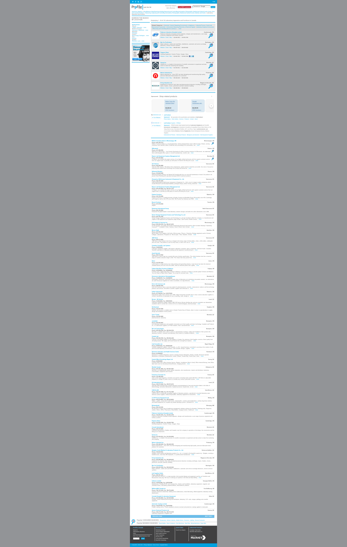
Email (167, 37)
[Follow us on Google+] (141, 2)
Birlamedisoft (155, 405)
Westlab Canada (156, 367)
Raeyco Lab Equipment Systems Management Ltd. (166, 187)
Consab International (157, 427)
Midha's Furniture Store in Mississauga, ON (164, 140)
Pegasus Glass (164, 52)
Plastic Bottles (162, 523)
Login (213, 1)
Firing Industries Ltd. (166, 82)
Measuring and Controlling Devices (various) (164, 28)
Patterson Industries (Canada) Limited (171, 32)
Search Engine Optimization (163, 531)
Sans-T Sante (155, 314)
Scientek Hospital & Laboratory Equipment (164, 496)
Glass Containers (171, 523)
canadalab (155, 321)
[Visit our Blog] (138, 2)
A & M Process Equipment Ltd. (160, 397)
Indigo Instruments (157, 291)
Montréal (134, 41)
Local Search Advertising (162, 538)
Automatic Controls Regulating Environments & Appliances (179, 25)
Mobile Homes (179, 520)
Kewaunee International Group (160, 208)
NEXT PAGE (208, 516)
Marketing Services (160, 530)
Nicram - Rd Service (157, 299)
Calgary (134, 27)
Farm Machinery (180, 523)
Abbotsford (141, 30)
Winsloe (134, 38)
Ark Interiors (155, 164)
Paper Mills (203, 523)
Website (162, 37)
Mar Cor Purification (166, 42)
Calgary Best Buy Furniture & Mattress (162, 268)
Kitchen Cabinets (171, 520)
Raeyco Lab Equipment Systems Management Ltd (166, 156)
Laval (138, 41)
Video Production (160, 535)
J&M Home (155, 238)
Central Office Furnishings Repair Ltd (162, 359)
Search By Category (170, 5)
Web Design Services (161, 533)
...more (144, 27)
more (198, 145)
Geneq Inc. (163, 62)
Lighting (192, 520)
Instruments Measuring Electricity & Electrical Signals (181, 27)
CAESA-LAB (155, 390)
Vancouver (135, 30)
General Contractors (200, 520)
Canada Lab (155, 336)
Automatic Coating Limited (159, 504)
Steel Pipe (187, 523)
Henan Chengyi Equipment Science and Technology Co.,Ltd (168, 215)
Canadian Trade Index (195, 530)
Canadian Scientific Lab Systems (161, 245)
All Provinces (136, 24)
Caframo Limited (156, 481)
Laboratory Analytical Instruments (205, 27)
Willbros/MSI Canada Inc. (159, 488)
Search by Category (137, 11)
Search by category (180, 530)
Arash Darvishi (156, 253)
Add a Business (170, 8)
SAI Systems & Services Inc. (160, 222)
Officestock (155, 148)
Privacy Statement (148, 544)
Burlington (142, 35)
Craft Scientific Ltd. (157, 344)
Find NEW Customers (184, 7)
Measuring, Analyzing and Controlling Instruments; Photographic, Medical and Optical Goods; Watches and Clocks (175, 13)
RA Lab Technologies (158, 328)
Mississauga (135, 35)
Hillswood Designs (157, 171)
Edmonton (139, 27)
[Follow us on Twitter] (133, 2)
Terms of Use (156, 544)
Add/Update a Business (139, 531)
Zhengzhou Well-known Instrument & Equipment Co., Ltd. (168, 179)
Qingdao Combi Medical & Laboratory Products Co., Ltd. (168, 450)
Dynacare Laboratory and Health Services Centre (165, 351)
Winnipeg (134, 33)
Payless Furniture (157, 194)
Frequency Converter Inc (159, 374)
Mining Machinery (195, 523)
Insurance (186, 520)
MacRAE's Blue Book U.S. (196, 531)
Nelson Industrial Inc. (166, 72)
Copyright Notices (164, 544)
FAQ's (134, 533)
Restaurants (163, 520)
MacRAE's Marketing (161, 540)
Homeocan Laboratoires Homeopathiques (163, 276)
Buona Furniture (156, 202)
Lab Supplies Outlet (157, 473)
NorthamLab (155, 307)
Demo (153, 261)
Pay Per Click (159, 536)
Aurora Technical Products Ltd (160, 510)
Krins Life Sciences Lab (158, 284)
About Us (135, 530)
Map (170, 37)
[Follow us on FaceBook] (135, 2)
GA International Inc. (157, 382)
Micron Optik (155, 230)
